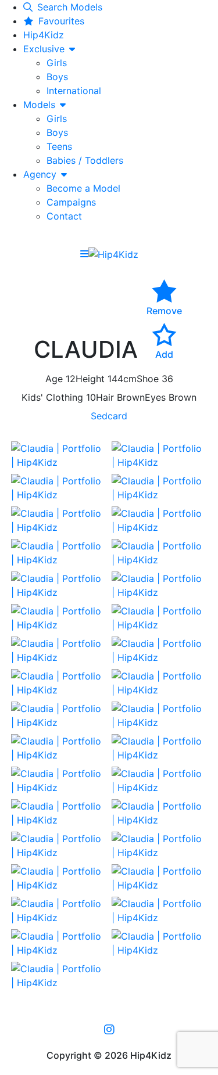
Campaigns (71, 202)
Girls (57, 63)
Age (54, 378)
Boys (57, 76)
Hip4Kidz (43, 35)
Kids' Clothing (52, 397)
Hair (105, 397)
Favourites (61, 21)
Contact (64, 216)
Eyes (155, 397)
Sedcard (109, 416)
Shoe (148, 378)
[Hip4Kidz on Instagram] (109, 1029)
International (74, 90)
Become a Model (83, 188)
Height (90, 378)
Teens (59, 146)
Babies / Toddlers (85, 160)
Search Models (69, 7)
